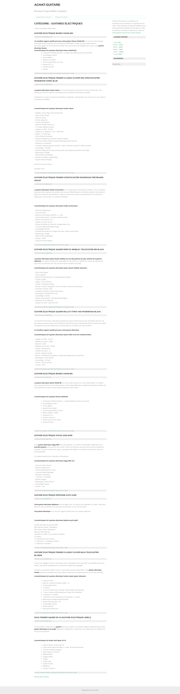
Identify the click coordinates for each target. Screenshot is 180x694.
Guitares (44, 73)
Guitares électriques (55, 73)
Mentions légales (43, 17)
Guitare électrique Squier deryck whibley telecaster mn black (69, 249)
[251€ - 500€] (70, 307)
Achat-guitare (47, 5)
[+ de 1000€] (117, 54)
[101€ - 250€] (70, 73)
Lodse (96, 690)
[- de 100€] (117, 42)
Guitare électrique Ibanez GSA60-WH (53, 33)
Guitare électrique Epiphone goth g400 (55, 495)
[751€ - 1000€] (64, 244)
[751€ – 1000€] (118, 52)
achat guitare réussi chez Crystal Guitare (126, 33)
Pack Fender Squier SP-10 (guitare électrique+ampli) (62, 617)
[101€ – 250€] (118, 45)
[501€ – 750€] (118, 49)
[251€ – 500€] (118, 47)
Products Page (61, 17)
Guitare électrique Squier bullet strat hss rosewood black (67, 312)
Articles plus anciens (41, 677)
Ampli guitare (45, 672)
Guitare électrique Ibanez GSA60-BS (53, 374)
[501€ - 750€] (70, 172)
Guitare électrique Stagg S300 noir (53, 435)
